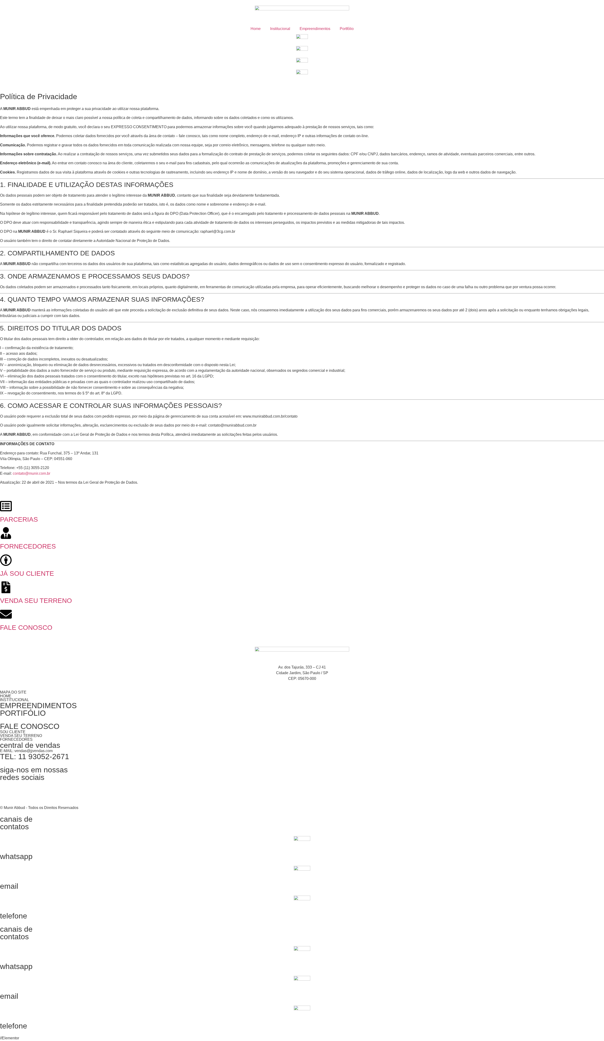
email (9, 886)
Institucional (280, 29)
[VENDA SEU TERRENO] (6, 587)
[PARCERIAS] (6, 506)
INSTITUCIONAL (14, 700)
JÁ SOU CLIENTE (27, 573)
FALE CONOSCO (26, 627)
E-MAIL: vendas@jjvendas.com (26, 751)
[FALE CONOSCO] (6, 614)
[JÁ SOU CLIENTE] (6, 560)
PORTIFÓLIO (23, 713)
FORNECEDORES (28, 546)
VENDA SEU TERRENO (36, 600)
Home (256, 29)
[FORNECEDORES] (6, 533)
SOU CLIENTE (12, 732)
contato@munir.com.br (31, 473)
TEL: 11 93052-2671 (34, 756)
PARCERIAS (19, 519)
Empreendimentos (315, 29)
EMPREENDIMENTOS (38, 705)
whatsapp (16, 856)
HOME (5, 696)
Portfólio (347, 29)
